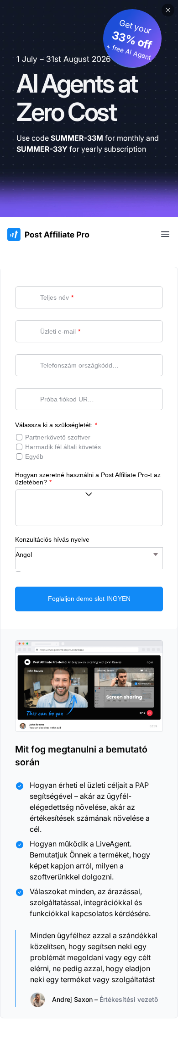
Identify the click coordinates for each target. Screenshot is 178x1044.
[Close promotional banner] (168, 10)
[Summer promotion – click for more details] (89, 108)
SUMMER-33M (77, 138)
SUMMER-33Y (42, 149)
